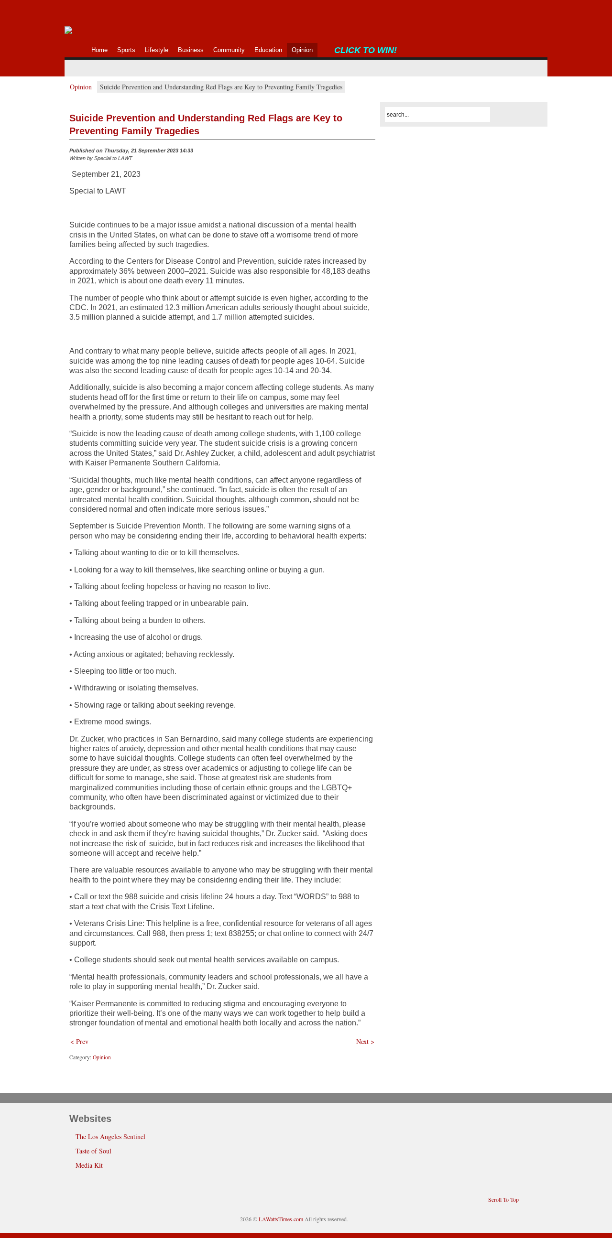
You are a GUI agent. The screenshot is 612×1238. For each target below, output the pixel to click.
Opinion (81, 86)
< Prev (79, 1041)
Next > (365, 1041)
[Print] (369, 153)
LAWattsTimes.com (281, 1219)
